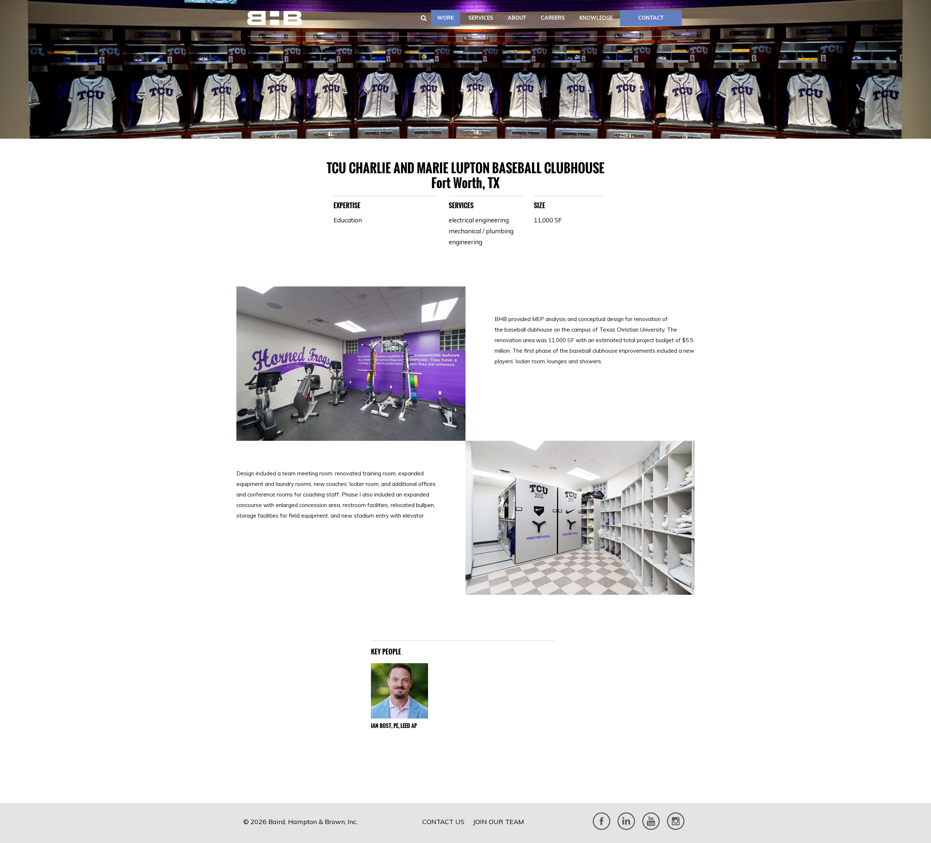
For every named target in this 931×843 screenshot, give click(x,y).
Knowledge (596, 18)
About (517, 18)
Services (480, 18)
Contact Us (443, 822)
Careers (553, 18)
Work (445, 18)
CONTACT (651, 18)
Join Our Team (498, 822)
